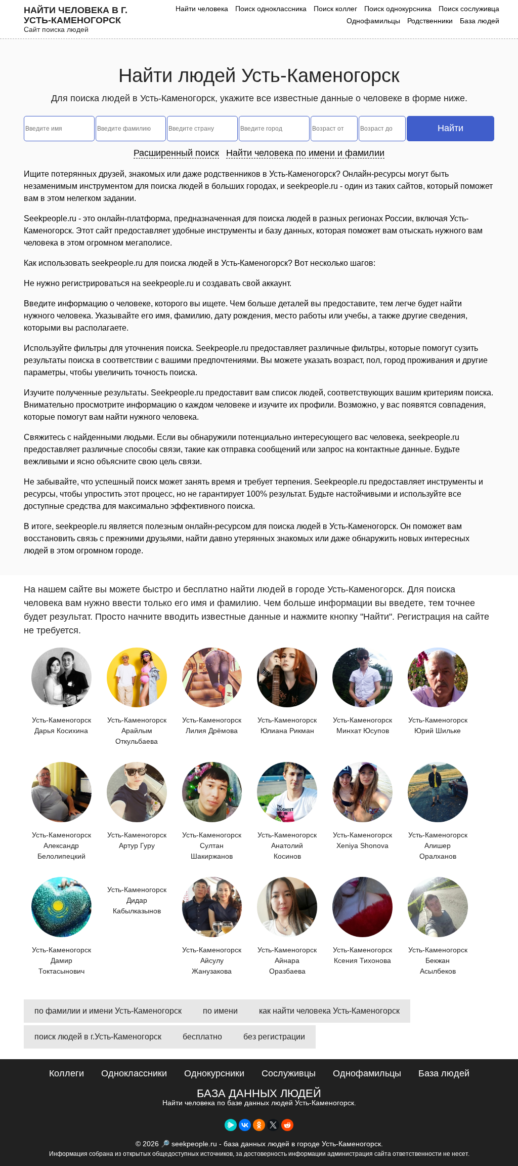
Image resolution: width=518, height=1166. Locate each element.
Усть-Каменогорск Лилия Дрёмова (211, 725)
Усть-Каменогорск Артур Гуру (136, 840)
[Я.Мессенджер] (231, 1125)
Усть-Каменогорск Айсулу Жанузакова (211, 960)
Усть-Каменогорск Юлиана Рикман (287, 725)
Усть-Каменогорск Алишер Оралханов (437, 845)
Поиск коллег (335, 9)
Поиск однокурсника (397, 9)
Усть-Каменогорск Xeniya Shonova (362, 840)
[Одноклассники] (259, 1125)
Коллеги (66, 1073)
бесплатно (202, 1036)
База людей (479, 21)
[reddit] (287, 1125)
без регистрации (274, 1036)
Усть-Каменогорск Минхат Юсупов (362, 725)
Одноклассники (134, 1073)
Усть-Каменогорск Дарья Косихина (61, 725)
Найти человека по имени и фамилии (305, 153)
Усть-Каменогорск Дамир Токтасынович (61, 960)
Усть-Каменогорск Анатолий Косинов (287, 845)
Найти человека (202, 9)
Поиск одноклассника (271, 9)
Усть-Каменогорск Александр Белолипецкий (61, 845)
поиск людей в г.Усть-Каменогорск (97, 1036)
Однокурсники (214, 1073)
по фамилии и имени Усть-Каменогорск (108, 1011)
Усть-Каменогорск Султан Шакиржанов (211, 845)
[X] (273, 1125)
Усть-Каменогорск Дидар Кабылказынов (136, 900)
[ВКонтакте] (245, 1125)
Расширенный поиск (176, 153)
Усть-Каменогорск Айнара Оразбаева (287, 960)
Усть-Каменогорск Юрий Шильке (437, 725)
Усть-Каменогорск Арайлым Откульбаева (136, 730)
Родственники (430, 21)
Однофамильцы (373, 21)
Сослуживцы (289, 1073)
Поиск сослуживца (469, 9)
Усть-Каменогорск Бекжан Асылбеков (437, 960)
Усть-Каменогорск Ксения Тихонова (362, 955)
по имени (220, 1011)
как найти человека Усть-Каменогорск (329, 1011)
